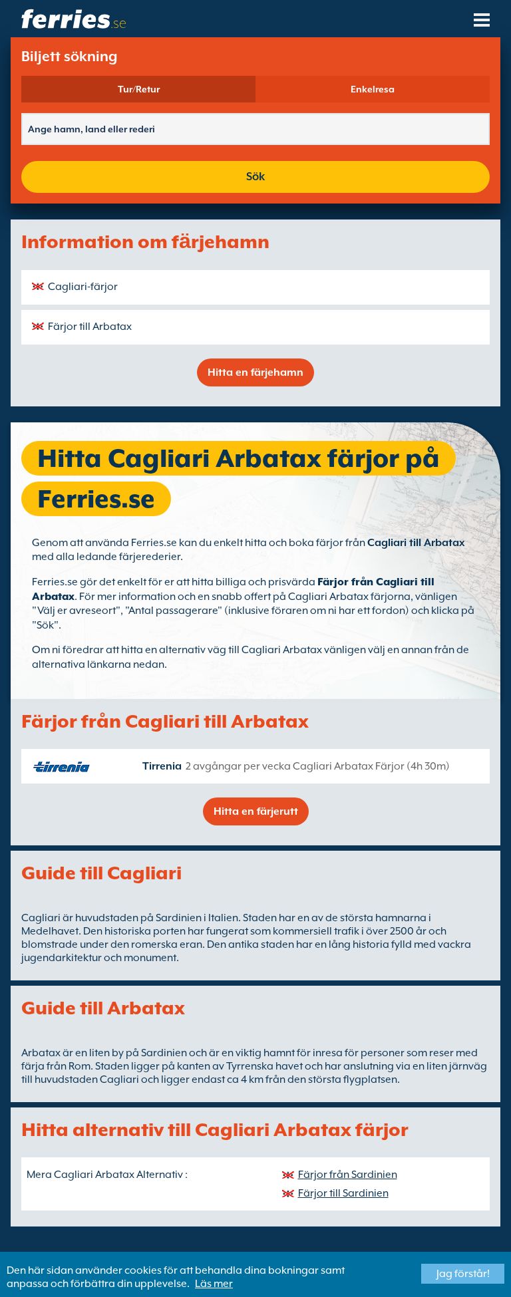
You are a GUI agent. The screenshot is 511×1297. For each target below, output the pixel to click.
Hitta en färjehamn (255, 372)
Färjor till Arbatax (90, 327)
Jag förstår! (463, 1274)
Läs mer (214, 1284)
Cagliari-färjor (83, 287)
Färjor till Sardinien (343, 1193)
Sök (255, 176)
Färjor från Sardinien (347, 1175)
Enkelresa (373, 89)
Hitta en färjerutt (256, 811)
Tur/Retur (139, 89)
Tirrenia (162, 766)
